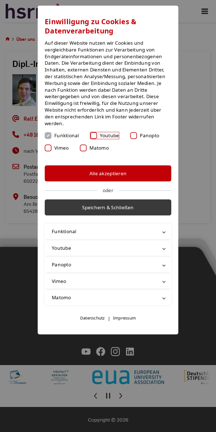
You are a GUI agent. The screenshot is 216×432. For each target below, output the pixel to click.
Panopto (149, 135)
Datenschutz (92, 318)
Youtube (109, 135)
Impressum (124, 318)
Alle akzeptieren (108, 173)
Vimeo (61, 148)
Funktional (66, 135)
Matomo (99, 148)
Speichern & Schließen (108, 207)
